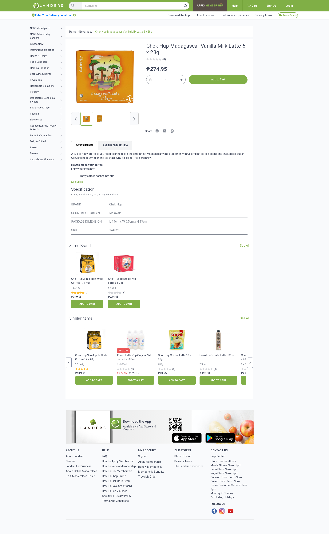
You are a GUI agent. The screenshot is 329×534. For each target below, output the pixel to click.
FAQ (104, 456)
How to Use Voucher (114, 490)
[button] (185, 6)
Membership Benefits (151, 471)
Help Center (218, 456)
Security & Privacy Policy (116, 495)
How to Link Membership (117, 471)
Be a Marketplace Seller (80, 476)
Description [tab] (84, 145)
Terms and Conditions (115, 500)
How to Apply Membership (118, 461)
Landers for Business (78, 466)
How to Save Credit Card (117, 485)
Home (73, 31)
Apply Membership (149, 461)
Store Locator (182, 456)
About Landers (75, 456)
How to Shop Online (114, 476)
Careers (70, 461)
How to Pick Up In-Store (116, 481)
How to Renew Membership (119, 466)
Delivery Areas (183, 461)
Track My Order (147, 476)
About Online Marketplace (81, 471)
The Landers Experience (188, 466)
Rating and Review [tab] (115, 145)
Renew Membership (150, 466)
